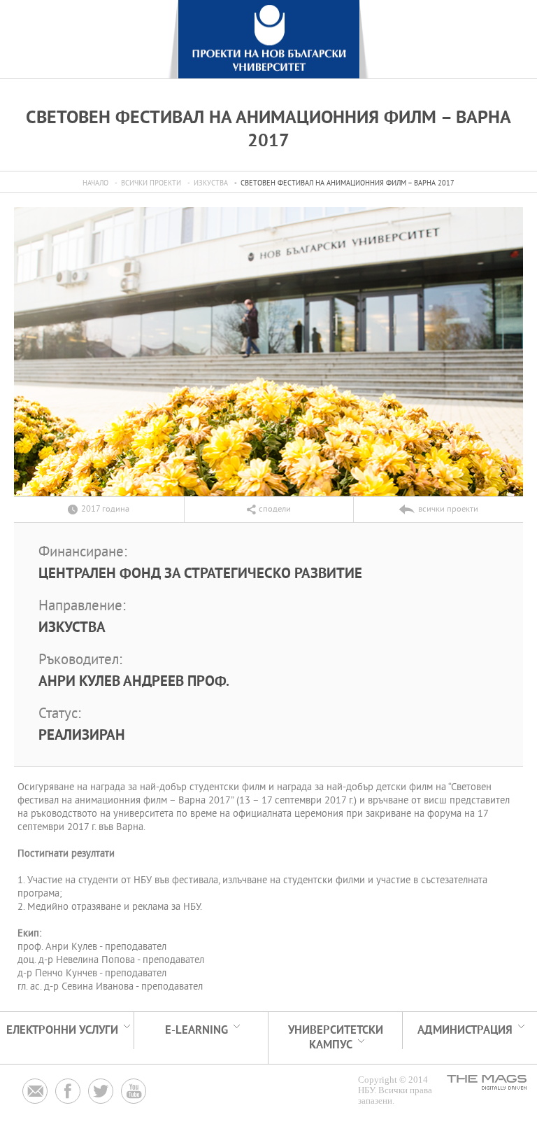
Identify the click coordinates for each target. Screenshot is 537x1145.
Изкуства (211, 183)
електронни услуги (62, 1030)
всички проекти (151, 183)
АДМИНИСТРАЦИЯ (465, 1030)
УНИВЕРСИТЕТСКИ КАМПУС (335, 1038)
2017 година (105, 509)
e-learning (196, 1030)
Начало (95, 183)
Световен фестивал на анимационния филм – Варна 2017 (347, 183)
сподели (275, 509)
